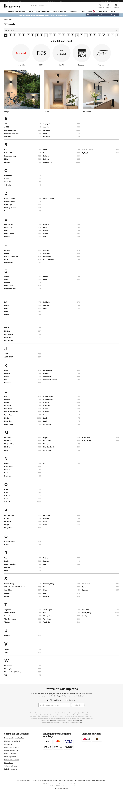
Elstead (7, 237)
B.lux (6, 150)
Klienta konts (8, 763)
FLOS (6, 259)
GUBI (45, 279)
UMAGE (7, 636)
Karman (7, 373)
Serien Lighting (48, 584)
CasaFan (7, 179)
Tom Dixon (47, 619)
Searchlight (8, 590)
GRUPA (45, 276)
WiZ (5, 675)
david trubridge (9, 198)
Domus (6, 211)
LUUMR (46, 421)
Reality (6, 561)
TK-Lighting (47, 616)
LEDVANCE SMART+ (11, 412)
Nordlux (7, 473)
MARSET (7, 441)
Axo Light (46, 136)
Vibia (6, 652)
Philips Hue (8, 528)
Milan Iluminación (49, 447)
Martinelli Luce (9, 444)
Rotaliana (46, 558)
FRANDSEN (47, 256)
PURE (45, 525)
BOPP (45, 150)
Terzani (7, 616)
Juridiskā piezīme (36, 780)
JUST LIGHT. (8, 357)
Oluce (6, 492)
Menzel (45, 444)
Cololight (7, 185)
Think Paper (47, 610)
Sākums (6, 19)
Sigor (45, 587)
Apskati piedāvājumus (58, 15)
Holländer (46, 302)
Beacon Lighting (10, 156)
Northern (7, 476)
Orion (6, 499)
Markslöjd (7, 438)
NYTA (45, 463)
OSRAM (7, 502)
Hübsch (46, 305)
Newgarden (8, 467)
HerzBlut (7, 314)
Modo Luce (47, 450)
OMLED (7, 496)
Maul (6, 450)
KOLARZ (46, 373)
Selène (6, 596)
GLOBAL (7, 276)
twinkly (84, 616)
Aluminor (7, 136)
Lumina (45, 418)
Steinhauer (86, 584)
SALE (90, 11)
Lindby (6, 418)
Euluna (45, 234)
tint (44, 613)
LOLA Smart (8, 424)
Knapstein (7, 383)
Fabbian (7, 250)
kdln (5, 380)
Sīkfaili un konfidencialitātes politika (62, 780)
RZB (44, 564)
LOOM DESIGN (48, 396)
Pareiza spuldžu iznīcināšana (99, 780)
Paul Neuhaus (9, 515)
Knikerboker (47, 370)
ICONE (6, 328)
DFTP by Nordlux (10, 208)
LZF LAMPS (47, 424)
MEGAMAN (47, 441)
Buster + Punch (87, 150)
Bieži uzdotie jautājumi (12, 741)
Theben (7, 622)
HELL (6, 308)
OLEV (6, 489)
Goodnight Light (10, 288)
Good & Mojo (8, 285)
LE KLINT (7, 399)
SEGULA (7, 593)
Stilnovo (85, 587)
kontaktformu (53, 720)
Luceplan (46, 406)
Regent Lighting (9, 564)
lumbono (46, 415)
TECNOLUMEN (9, 613)
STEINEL (46, 596)
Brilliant (46, 156)
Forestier (46, 250)
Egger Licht (8, 227)
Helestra (7, 305)
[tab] (22, 751)
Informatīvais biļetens (11, 760)
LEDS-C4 (7, 406)
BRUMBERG (47, 162)
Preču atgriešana (10, 757)
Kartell (6, 377)
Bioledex (7, 162)
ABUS (6, 124)
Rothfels (46, 561)
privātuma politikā (77, 720)
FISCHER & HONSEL (11, 256)
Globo (6, 279)
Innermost (8, 337)
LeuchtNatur (8, 415)
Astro (45, 133)
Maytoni (46, 438)
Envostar (46, 224)
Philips (6, 525)
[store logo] (12, 6)
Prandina (46, 518)
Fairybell (7, 253)
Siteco (45, 590)
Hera (6, 311)
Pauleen (7, 518)
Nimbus (7, 470)
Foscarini (46, 253)
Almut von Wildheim (11, 133)
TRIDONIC (85, 610)
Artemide (46, 130)
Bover (45, 153)
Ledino (6, 402)
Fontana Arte (8, 262)
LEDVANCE (8, 409)
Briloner (46, 159)
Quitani (6, 544)
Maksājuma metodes (11, 750)
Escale (45, 230)
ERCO (45, 227)
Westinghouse (9, 669)
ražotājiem (79, 722)
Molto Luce (86, 438)
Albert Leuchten (10, 130)
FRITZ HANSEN (48, 259)
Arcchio (46, 127)
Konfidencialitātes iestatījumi (24, 780)
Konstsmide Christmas (51, 380)
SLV (44, 593)
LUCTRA (46, 412)
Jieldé (6, 354)
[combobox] (58, 6)
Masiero (7, 447)
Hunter (45, 308)
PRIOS (45, 521)
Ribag (6, 570)
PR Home (46, 515)
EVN (44, 237)
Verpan (6, 649)
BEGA (6, 159)
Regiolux (7, 567)
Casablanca (8, 176)
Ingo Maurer (8, 334)
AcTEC (6, 127)
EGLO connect (9, 234)
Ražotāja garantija (10, 769)
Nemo (6, 463)
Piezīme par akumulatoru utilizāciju (81, 780)
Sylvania (85, 590)
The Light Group (10, 619)
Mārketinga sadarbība (11, 747)
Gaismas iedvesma (10, 766)
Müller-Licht (86, 441)
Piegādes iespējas (10, 753)
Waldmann (8, 666)
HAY (5, 302)
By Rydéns (86, 153)
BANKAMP (8, 153)
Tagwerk (7, 610)
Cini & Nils (7, 182)
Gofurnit (7, 282)
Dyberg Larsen (48, 198)
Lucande (46, 402)
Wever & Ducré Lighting (12, 672)
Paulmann (7, 521)
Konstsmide (47, 377)
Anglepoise (47, 124)
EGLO (6, 230)
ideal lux (7, 331)
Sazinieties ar (8, 744)
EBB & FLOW (8, 224)
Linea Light (8, 421)
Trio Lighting (86, 613)
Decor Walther (9, 201)
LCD (5, 396)
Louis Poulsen (48, 399)
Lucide (45, 409)
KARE (6, 370)
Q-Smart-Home (9, 541)
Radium (7, 558)
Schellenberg (9, 584)
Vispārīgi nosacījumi (47, 780)
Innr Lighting (8, 340)
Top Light (46, 622)
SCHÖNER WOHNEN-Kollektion (15, 587)
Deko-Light (8, 205)
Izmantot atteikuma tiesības (14, 738)
